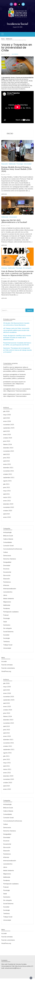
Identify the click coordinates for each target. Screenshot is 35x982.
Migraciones (7, 602)
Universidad (7, 648)
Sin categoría (27, 268)
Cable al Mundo (8, 539)
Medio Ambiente (8, 598)
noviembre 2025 (8, 424)
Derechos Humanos (9, 559)
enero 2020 (7, 517)
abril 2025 (6, 431)
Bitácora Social (8, 536)
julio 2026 (6, 411)
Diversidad (6, 565)
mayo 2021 (7, 491)
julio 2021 (6, 484)
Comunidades (7, 542)
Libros (5, 595)
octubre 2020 (7, 510)
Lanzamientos (7, 592)
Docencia (6, 569)
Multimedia (15, 54)
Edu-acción (6, 575)
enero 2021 (7, 501)
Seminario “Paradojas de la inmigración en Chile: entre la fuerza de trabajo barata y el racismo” (17, 350)
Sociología (6, 638)
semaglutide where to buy (11, 389)
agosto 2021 (7, 481)
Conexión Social (8, 545)
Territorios (6, 641)
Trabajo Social (7, 645)
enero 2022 (7, 464)
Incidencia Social (17, 24)
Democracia (7, 555)
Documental (7, 572)
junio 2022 (6, 458)
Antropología (7, 532)
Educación (6, 579)
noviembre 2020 (8, 507)
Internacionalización (9, 588)
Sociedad (6, 635)
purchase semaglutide (10, 374)
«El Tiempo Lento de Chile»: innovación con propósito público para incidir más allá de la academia (16, 330)
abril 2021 (6, 494)
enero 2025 (7, 434)
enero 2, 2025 (6, 278)
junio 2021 (6, 487)
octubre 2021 (7, 474)
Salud (5, 622)
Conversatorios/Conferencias (12, 549)
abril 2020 (6, 514)
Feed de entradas (7, 665)
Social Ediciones (8, 631)
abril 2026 (6, 418)
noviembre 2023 (8, 451)
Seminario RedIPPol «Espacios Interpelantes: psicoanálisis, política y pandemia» (14, 376)
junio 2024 (6, 441)
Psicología (19, 268)
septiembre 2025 (8, 428)
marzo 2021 (7, 497)
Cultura (5, 552)
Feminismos (7, 582)
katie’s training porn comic (11, 394)
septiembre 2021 (8, 477)
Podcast (6, 615)
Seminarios (6, 625)
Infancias (4, 268)
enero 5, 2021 (6, 54)
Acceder (4, 661)
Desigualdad (7, 562)
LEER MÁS (4, 298)
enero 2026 (7, 421)
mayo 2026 (7, 415)
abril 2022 (6, 461)
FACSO (10, 133)
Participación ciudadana (10, 612)
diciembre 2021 (8, 467)
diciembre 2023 (8, 448)
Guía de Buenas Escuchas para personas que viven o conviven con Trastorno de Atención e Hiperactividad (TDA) (17, 273)
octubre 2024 (7, 438)
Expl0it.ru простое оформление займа (14, 367)
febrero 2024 (7, 444)
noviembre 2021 (8, 471)
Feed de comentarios (8, 668)
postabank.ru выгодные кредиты (13, 382)
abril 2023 (6, 454)
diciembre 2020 (8, 504)
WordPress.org (6, 671)
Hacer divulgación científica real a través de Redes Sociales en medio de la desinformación (17, 337)
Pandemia (6, 608)
